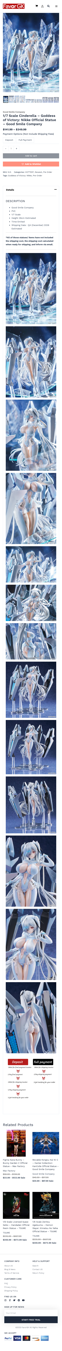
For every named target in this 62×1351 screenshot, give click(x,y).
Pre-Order (37, 175)
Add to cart (31, 155)
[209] (50, 100)
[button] (48, 6)
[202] (11, 99)
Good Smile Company (14, 112)
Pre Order (47, 172)
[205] (28, 101)
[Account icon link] (42, 6)
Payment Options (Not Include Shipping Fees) (28, 134)
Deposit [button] (9, 140)
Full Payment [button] (25, 140)
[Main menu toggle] (56, 6)
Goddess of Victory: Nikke (20, 175)
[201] (5, 99)
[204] (22, 99)
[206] (33, 101)
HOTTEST (29, 172)
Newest (38, 172)
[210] (56, 100)
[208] (45, 100)
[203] (16, 99)
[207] (39, 101)
